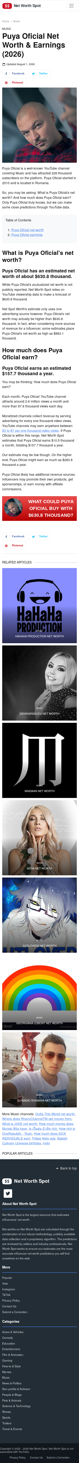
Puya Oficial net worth (27, 229)
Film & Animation (12, 1354)
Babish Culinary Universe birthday (34, 1140)
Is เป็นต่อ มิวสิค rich (43, 1128)
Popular (7, 1277)
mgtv (46, 1143)
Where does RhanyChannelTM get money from (36, 1118)
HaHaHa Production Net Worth (39, 636)
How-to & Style (11, 1366)
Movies (6, 1372)
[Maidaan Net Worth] (39, 760)
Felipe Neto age (43, 1138)
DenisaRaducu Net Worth (39, 713)
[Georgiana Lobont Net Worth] (39, 992)
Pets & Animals (11, 1400)
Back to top (68, 1168)
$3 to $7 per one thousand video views (30, 430)
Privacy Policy (11, 1300)
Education (8, 1343)
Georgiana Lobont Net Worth (39, 1023)
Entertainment (11, 1349)
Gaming (7, 1360)
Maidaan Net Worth (40, 791)
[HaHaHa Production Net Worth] (39, 605)
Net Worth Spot (27, 5)
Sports (6, 1417)
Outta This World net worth (55, 1114)
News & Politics (11, 1383)
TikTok (6, 1295)
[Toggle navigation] (71, 5)
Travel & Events (12, 1429)
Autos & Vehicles (13, 1332)
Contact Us (9, 1306)
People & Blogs (12, 1394)
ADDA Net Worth (39, 868)
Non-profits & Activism (16, 1389)
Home (5, 21)
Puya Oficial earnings (27, 234)
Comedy (7, 1337)
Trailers (6, 1423)
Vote (5, 1283)
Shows (6, 1412)
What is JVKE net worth (19, 1123)
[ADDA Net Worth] (39, 837)
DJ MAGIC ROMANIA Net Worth (39, 1100)
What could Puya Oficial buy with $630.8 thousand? (51, 508)
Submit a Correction (14, 1312)
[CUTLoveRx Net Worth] (39, 915)
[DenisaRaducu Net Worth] (39, 683)
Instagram (8, 1289)
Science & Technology (16, 1406)
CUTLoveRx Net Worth (40, 945)
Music (16, 21)
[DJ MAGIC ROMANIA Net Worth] (39, 1069)
